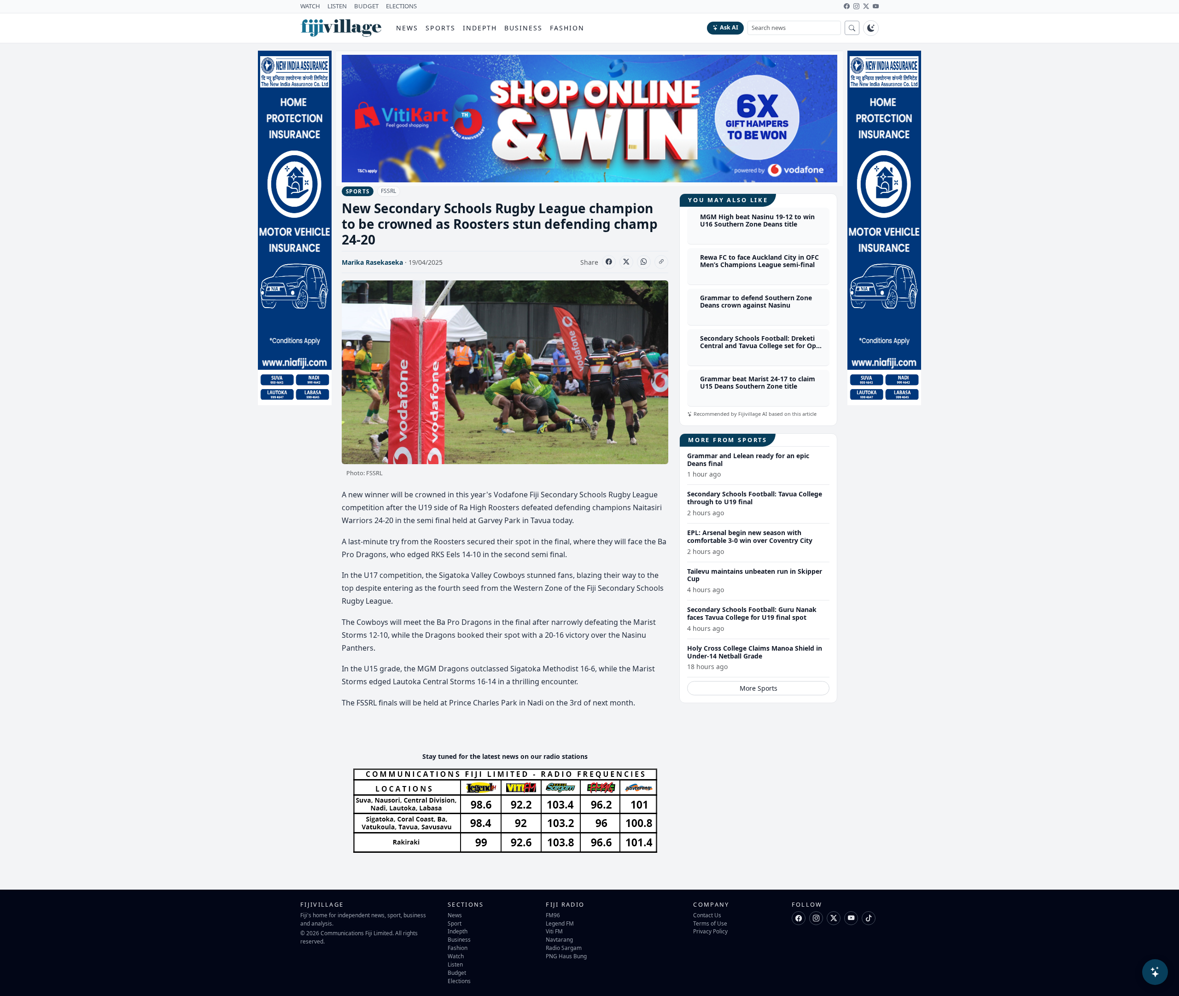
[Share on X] (626, 262)
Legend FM (560, 923)
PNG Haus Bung (566, 956)
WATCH (310, 6)
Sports (440, 27)
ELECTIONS (401, 6)
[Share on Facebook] (609, 262)
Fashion (567, 27)
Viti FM (554, 931)
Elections (459, 980)
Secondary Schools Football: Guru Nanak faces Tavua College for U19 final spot (752, 613)
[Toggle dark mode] (871, 28)
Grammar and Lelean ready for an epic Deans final (748, 459)
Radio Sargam (564, 947)
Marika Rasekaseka (372, 262)
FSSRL (388, 191)
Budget (457, 972)
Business (523, 27)
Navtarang (559, 939)
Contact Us (707, 915)
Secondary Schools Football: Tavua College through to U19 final (754, 497)
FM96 (553, 915)
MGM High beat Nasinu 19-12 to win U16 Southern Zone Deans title (757, 220)
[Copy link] (661, 262)
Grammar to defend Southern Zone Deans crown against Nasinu (756, 301)
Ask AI (729, 27)
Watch (456, 956)
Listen (455, 964)
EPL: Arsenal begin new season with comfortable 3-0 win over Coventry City (749, 536)
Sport (454, 923)
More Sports (758, 688)
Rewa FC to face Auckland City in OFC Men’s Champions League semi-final (759, 261)
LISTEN (337, 6)
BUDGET (366, 6)
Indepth (480, 27)
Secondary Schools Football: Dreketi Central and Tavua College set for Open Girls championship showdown (762, 346)
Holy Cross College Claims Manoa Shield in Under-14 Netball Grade (754, 652)
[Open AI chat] (1155, 972)
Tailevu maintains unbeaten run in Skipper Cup (754, 575)
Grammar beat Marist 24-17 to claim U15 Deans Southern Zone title (757, 382)
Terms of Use (710, 923)
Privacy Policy (710, 931)
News (407, 27)
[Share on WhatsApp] (644, 262)
